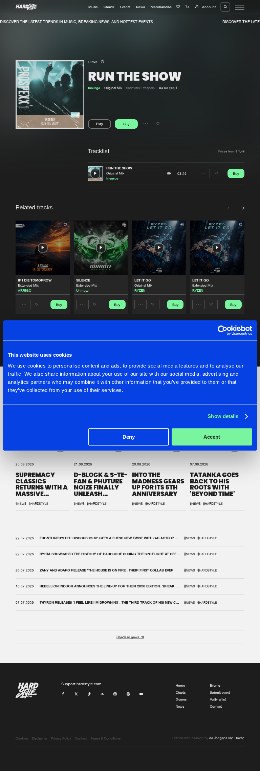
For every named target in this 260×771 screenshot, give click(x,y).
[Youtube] (141, 694)
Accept (211, 437)
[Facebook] (63, 694)
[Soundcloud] (102, 694)
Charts (109, 7)
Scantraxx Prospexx (140, 88)
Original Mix (115, 173)
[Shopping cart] (188, 7)
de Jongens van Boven (226, 738)
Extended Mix (28, 285)
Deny (129, 437)
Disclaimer (39, 738)
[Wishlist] (178, 7)
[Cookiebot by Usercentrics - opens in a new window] (222, 330)
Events (125, 7)
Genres (181, 699)
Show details (223, 416)
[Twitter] (76, 694)
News (140, 7)
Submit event (220, 692)
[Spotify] (128, 694)
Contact (216, 706)
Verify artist (218, 699)
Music (93, 7)
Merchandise (161, 7)
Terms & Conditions (106, 738)
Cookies (22, 738)
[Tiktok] (89, 694)
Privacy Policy (61, 738)
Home (180, 685)
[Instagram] (115, 694)
